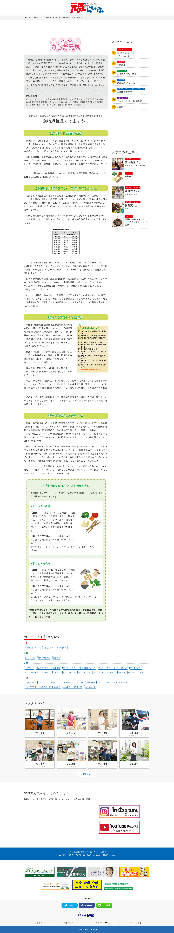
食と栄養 (56, 658)
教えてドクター (136, 668)
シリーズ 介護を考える (48, 682)
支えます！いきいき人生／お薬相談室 (113, 682)
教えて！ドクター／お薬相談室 (48, 668)
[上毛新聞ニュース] (87, 917)
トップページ (32, 18)
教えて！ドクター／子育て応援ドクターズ (79, 668)
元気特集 (56, 672)
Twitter (71, 905)
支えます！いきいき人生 (72, 687)
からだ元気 (49, 648)
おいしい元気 (30, 658)
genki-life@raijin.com (107, 855)
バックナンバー (48, 18)
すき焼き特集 (62, 648)
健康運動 (121, 672)
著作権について (71, 923)
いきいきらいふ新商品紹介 (86, 682)
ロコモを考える (66, 682)
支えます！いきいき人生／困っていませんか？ (42, 687)
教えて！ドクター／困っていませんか (112, 668)
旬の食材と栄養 (44, 658)
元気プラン (29, 668)
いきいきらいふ (69, 672)
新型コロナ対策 (84, 672)
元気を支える (90, 687)
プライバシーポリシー (103, 923)
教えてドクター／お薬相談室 (104, 672)
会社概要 (38, 923)
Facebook (88, 905)
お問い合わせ (135, 923)
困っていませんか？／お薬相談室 (37, 672)
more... (86, 774)
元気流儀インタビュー (33, 648)
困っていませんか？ (135, 672)
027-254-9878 (67, 855)
